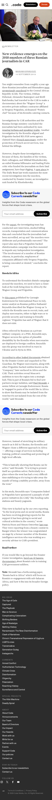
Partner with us (9, 743)
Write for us (7, 739)
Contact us (7, 758)
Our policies (7, 754)
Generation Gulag (10, 649)
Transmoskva (8, 645)
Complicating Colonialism (14, 615)
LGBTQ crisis (8, 641)
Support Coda (8, 750)
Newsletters (31, 4)
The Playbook (8, 608)
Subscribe (41, 213)
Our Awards (7, 731)
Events (5, 746)
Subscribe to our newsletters (15, 767)
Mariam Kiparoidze (26, 72)
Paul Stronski (40, 383)
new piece (41, 170)
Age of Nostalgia (9, 623)
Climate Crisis (8, 670)
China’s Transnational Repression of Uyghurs (23, 638)
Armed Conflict (9, 663)
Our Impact (7, 727)
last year (43, 525)
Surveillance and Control (13, 689)
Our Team (6, 720)
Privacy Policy (31, 790)
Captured (6, 604)
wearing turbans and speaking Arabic (21, 130)
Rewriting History (10, 685)
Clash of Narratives (11, 634)
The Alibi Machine (10, 699)
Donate (44, 4)
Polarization (7, 681)
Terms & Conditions (15, 790)
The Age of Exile (9, 600)
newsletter (11, 46)
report (13, 225)
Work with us (8, 735)
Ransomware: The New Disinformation (20, 630)
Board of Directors (10, 724)
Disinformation (9, 674)
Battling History (9, 626)
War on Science (9, 611)
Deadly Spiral (8, 703)
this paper (10, 298)
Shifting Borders (9, 619)
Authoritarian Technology (14, 666)
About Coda (7, 712)
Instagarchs (7, 653)
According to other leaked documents (21, 358)
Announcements (10, 716)
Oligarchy (6, 678)
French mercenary (26, 140)
